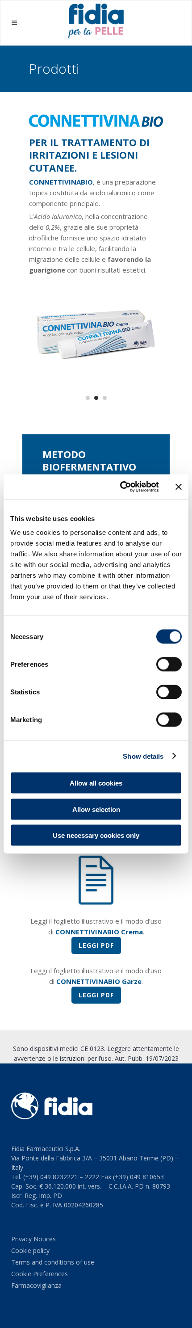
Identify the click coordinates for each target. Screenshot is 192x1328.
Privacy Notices (33, 1239)
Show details (143, 756)
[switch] (169, 664)
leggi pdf (96, 945)
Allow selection (96, 809)
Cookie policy (30, 1250)
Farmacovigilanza (36, 1285)
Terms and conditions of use (52, 1262)
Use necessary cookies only (96, 835)
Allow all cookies (96, 783)
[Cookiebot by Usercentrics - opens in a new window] (121, 487)
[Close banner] (178, 486)
